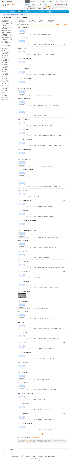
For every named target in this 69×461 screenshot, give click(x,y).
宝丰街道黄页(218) (60, 20)
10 (50, 434)
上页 (30, 434)
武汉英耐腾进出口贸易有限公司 (24, 291)
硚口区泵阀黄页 (5, 73)
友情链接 (35, 455)
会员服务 (49, 11)
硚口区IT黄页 (5, 66)
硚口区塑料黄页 (5, 64)
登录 (27, 1)
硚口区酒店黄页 (5, 53)
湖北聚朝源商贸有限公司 (23, 322)
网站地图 (24, 455)
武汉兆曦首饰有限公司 (22, 48)
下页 (56, 434)
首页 (5, 11)
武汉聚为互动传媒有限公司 (23, 382)
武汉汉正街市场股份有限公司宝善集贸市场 (27, 220)
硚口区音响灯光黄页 (6, 59)
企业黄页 (8, 14)
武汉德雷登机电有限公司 (23, 362)
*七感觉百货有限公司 (22, 251)
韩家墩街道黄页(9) (32, 20)
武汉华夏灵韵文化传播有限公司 (24, 78)
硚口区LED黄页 (5, 67)
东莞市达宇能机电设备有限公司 (24, 149)
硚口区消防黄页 (5, 90)
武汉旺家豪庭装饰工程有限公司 (24, 352)
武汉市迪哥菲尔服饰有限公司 (24, 119)
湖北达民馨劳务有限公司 (23, 311)
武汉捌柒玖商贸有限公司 (23, 240)
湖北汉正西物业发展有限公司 (24, 271)
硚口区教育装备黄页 (6, 97)
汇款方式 (46, 455)
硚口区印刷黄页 (5, 80)
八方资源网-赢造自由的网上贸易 (9, 6)
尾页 (60, 434)
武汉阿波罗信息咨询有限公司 (24, 109)
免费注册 (32, 1)
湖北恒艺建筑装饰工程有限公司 (24, 58)
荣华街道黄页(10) (22, 21)
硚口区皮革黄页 (5, 85)
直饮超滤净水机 (50, 8)
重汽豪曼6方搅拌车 (6, 30)
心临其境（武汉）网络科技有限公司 (25, 169)
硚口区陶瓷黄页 (5, 95)
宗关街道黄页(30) (41, 20)
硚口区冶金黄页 (5, 57)
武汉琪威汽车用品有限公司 (23, 403)
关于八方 (13, 455)
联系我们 (39, 455)
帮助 (57, 1)
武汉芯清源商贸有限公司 (23, 129)
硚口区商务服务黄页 (6, 74)
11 (53, 434)
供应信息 (12, 11)
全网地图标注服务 (6, 20)
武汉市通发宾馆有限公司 (23, 190)
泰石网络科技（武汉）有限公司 (24, 88)
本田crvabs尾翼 (38, 8)
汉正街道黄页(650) (41, 21)
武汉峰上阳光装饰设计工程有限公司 (25, 393)
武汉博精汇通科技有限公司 (23, 261)
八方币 (17, 455)
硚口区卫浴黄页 (5, 87)
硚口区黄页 (11, 449)
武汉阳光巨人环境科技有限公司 (24, 200)
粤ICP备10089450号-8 (16, 456)
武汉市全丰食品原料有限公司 (24, 413)
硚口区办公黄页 (5, 76)
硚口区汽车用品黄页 (6, 55)
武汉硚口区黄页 (22, 14)
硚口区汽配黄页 (5, 92)
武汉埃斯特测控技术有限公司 (24, 281)
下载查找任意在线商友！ (61, 4)
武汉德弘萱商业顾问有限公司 (24, 98)
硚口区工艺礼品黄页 (6, 60)
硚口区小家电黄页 (6, 81)
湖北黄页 (12, 14)
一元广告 (32, 455)
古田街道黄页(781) (22, 20)
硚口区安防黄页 (5, 62)
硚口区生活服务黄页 (6, 99)
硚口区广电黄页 (5, 88)
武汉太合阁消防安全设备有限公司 (25, 139)
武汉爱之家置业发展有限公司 (24, 68)
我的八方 (38, 1)
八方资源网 (4, 14)
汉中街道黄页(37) (31, 21)
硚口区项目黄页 (5, 78)
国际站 (66, 1)
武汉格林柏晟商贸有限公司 (23, 210)
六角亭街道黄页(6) (51, 21)
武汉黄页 (17, 14)
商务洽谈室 (51, 455)
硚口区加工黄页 (5, 52)
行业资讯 (34, 11)
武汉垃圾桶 (4, 25)
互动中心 (45, 1)
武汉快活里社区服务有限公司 (24, 301)
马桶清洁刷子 (44, 8)
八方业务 (43, 455)
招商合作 (20, 455)
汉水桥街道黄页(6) (51, 20)
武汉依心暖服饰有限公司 (23, 27)
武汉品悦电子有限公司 (22, 342)
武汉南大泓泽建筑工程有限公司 (24, 38)
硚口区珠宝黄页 (5, 71)
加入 (4, 452)
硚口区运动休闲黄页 (6, 83)
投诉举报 (55, 455)
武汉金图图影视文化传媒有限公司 (25, 423)
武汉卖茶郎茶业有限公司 (23, 372)
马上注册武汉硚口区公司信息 (61, 24)
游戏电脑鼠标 (32, 8)
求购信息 (27, 11)
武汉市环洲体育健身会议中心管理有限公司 (27, 230)
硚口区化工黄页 (5, 50)
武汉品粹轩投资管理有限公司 (24, 159)
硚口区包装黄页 (5, 94)
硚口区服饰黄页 (5, 69)
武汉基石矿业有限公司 (22, 180)
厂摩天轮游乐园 (57, 8)
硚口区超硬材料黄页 (6, 48)
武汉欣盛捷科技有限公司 (23, 332)
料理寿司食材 (26, 8)
